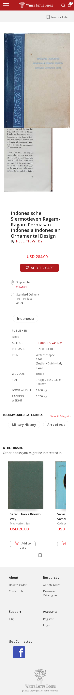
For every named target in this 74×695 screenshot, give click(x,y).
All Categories (52, 585)
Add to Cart (25, 544)
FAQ (11, 619)
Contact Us (16, 591)
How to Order (17, 585)
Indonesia (25, 318)
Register (48, 619)
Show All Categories (60, 416)
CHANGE (22, 287)
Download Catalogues (50, 593)
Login (46, 625)
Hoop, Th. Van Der (30, 241)
